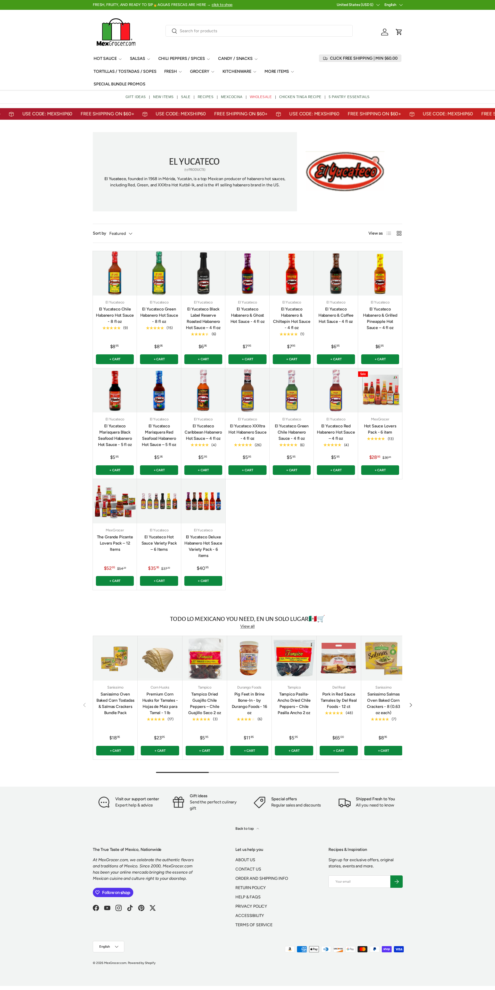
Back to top (244, 828)
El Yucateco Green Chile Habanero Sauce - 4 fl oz (292, 432)
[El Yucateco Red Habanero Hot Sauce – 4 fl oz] (336, 390)
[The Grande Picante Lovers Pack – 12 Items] (115, 501)
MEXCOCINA (232, 97)
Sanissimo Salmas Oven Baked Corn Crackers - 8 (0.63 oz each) (383, 703)
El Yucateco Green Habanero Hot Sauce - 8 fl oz (159, 315)
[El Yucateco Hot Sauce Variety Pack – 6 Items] (159, 501)
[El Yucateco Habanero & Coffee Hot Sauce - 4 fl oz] (336, 273)
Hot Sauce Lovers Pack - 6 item (380, 429)
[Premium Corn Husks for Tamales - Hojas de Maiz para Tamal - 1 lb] (160, 658)
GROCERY (199, 71)
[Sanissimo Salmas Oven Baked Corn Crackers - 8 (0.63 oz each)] (383, 658)
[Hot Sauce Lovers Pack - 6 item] (380, 390)
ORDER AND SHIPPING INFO (261, 878)
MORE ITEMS (277, 71)
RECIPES (206, 97)
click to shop (222, 4)
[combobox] (259, 30)
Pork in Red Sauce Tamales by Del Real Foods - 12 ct (339, 700)
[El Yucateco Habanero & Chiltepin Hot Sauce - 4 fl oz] (292, 273)
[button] (399, 32)
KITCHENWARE (236, 71)
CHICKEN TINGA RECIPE (300, 97)
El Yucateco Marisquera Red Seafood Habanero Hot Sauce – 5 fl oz (159, 435)
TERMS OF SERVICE (253, 924)
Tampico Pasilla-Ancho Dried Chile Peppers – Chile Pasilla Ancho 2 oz (294, 703)
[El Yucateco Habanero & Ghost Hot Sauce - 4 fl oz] (247, 273)
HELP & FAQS (247, 897)
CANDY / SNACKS (235, 58)
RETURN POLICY (250, 887)
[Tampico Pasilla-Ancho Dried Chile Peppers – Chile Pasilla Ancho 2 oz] (294, 658)
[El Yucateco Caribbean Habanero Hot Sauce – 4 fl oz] (203, 390)
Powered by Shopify (141, 963)
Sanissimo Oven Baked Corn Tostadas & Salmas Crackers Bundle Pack (115, 703)
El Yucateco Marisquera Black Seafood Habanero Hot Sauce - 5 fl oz (115, 435)
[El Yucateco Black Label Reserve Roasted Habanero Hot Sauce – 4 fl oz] (203, 273)
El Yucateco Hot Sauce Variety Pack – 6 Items (159, 543)
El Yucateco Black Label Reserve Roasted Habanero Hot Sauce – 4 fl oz (203, 318)
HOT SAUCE (105, 58)
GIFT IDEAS (136, 97)
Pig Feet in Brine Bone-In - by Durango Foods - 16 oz (249, 703)
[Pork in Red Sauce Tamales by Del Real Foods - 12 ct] (339, 658)
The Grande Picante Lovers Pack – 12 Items (115, 543)
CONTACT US (248, 869)
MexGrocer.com (115, 963)
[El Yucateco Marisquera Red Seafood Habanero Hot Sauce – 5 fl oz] (159, 390)
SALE (185, 97)
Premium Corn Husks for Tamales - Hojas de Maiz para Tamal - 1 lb (160, 703)
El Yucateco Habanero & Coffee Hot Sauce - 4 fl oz (335, 315)
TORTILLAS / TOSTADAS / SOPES (125, 71)
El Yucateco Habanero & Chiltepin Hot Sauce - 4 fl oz (291, 318)
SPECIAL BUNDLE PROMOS (119, 84)
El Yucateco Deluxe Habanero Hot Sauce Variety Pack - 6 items (203, 546)
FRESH (170, 71)
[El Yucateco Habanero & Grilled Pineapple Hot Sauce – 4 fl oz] (380, 273)
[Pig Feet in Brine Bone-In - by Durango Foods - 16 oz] (249, 658)
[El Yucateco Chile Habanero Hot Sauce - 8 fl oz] (115, 273)
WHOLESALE (261, 97)
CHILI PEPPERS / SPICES (181, 58)
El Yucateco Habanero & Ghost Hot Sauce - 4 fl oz (247, 315)
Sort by (99, 233)
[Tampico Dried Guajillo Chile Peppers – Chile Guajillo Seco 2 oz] (205, 658)
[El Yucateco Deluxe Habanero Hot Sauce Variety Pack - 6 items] (203, 501)
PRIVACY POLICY (251, 906)
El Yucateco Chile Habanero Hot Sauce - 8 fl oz (115, 315)
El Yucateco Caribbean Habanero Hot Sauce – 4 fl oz (203, 432)
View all (247, 626)
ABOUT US (245, 859)
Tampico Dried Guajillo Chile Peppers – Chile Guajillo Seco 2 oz (204, 703)
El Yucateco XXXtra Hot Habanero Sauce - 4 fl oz (247, 432)
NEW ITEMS (163, 97)
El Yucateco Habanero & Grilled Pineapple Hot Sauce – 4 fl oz (380, 318)
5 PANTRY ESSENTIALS (349, 97)
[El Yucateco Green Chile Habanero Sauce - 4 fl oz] (292, 390)
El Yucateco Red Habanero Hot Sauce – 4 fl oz (336, 432)
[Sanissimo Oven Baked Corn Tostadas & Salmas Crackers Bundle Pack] (115, 658)
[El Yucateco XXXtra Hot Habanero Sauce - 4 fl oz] (247, 390)
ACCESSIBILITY (249, 915)
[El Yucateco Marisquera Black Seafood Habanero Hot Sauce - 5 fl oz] (115, 390)
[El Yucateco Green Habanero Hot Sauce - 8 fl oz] (159, 273)
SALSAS (137, 58)
